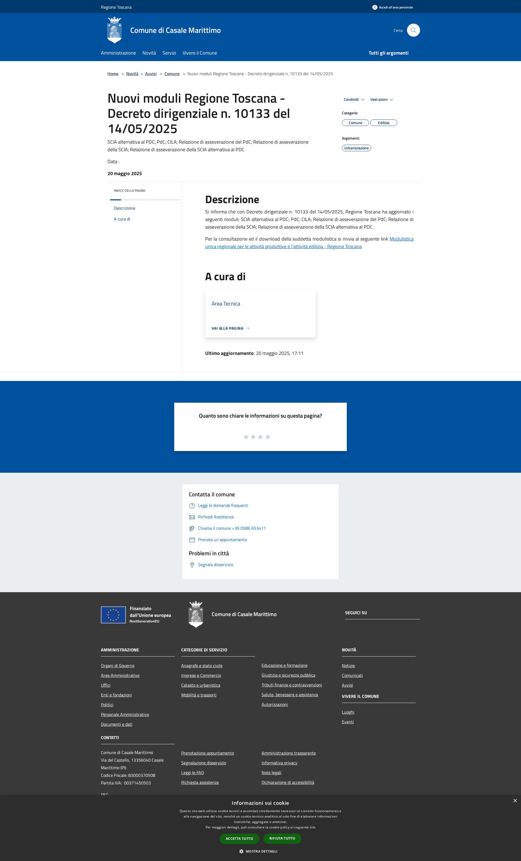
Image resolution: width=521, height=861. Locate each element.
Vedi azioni (379, 99)
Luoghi (348, 712)
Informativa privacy (279, 762)
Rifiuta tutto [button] (282, 838)
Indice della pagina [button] (129, 190)
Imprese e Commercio (201, 675)
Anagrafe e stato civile (202, 665)
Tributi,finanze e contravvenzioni (292, 685)
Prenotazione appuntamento (207, 753)
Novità (132, 73)
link (312, 827)
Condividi (352, 99)
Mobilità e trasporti (199, 695)
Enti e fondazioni (116, 695)
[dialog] (260, 828)
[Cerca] (413, 30)
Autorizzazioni (275, 704)
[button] (260, 851)
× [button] (515, 801)
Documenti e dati (116, 724)
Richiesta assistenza (200, 782)
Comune (172, 73)
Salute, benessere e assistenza (290, 694)
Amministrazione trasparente (289, 753)
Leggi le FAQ (192, 772)
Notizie (348, 665)
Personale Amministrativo (125, 714)
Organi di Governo (117, 665)
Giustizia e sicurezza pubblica (288, 675)
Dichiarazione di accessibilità (288, 782)
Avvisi (151, 73)
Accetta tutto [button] (239, 838)
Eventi (348, 721)
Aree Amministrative (120, 675)
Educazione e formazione (284, 665)
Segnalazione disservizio (203, 762)
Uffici (105, 685)
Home (112, 73)
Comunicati (352, 675)
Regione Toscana (116, 7)
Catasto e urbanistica (200, 685)
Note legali (271, 772)
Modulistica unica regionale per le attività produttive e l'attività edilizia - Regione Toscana (309, 242)
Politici (107, 704)
